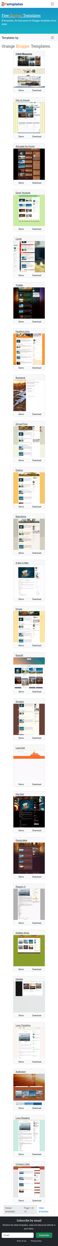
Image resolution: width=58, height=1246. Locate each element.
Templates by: (10, 38)
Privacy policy (36, 1241)
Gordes (19, 979)
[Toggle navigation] (52, 4)
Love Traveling (23, 1025)
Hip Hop (20, 794)
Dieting (19, 470)
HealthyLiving (22, 331)
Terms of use (21, 1241)
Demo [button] (21, 90)
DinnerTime (21, 424)
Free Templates (21, 15)
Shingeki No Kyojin (25, 146)
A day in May (22, 562)
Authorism (21, 1071)
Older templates (43, 1209)
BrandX (19, 655)
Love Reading (23, 1117)
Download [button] (36, 90)
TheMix (19, 285)
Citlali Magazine (24, 53)
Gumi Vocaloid (23, 192)
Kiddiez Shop (22, 932)
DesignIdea (21, 840)
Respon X (21, 886)
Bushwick (20, 377)
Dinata (19, 609)
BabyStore (21, 516)
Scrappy (20, 701)
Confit (19, 238)
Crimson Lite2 (23, 1164)
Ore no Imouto (23, 100)
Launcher (20, 747)
